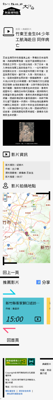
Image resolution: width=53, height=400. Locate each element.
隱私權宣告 (10, 390)
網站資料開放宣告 (15, 393)
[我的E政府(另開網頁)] (31, 362)
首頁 (18, 29)
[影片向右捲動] (9, 330)
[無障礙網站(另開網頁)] (16, 362)
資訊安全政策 (25, 390)
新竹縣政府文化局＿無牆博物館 (18, 9)
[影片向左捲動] (9, 292)
